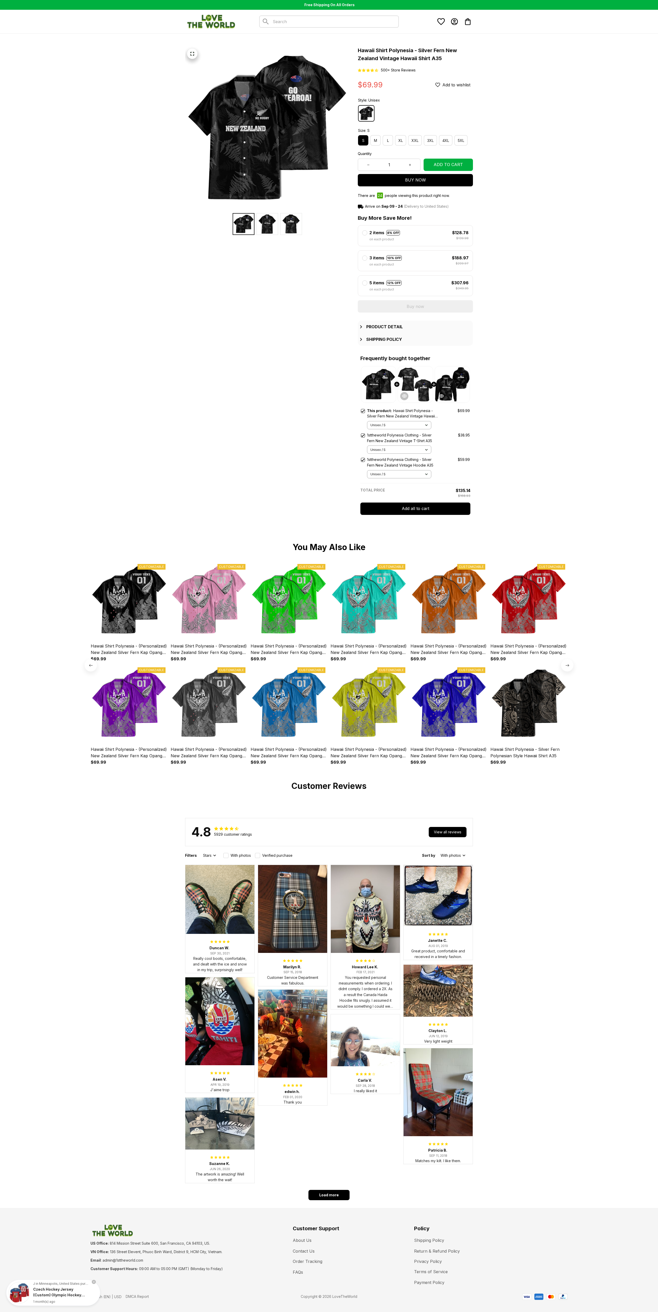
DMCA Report (137, 1296)
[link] (19, 1293)
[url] (123, 1260)
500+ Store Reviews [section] (398, 70)
